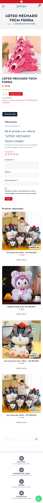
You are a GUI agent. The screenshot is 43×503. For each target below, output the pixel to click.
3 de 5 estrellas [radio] (11, 154)
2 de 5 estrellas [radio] (9, 154)
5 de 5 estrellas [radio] (17, 154)
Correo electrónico (11, 180)
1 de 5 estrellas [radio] (6, 154)
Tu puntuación (9, 152)
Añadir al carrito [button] (21, 260)
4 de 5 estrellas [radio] (14, 154)
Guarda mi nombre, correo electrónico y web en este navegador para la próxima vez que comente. (21, 192)
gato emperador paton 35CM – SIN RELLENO (21, 361)
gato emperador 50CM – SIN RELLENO (21, 253)
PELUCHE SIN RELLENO (17, 100)
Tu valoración (9, 160)
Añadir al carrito (16, 94)
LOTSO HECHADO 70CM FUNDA (25, 24)
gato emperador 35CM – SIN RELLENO (21, 415)
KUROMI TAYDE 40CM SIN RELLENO (21, 307)
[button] (39, 499)
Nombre (8, 172)
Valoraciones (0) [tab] (9, 114)
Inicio (9, 24)
